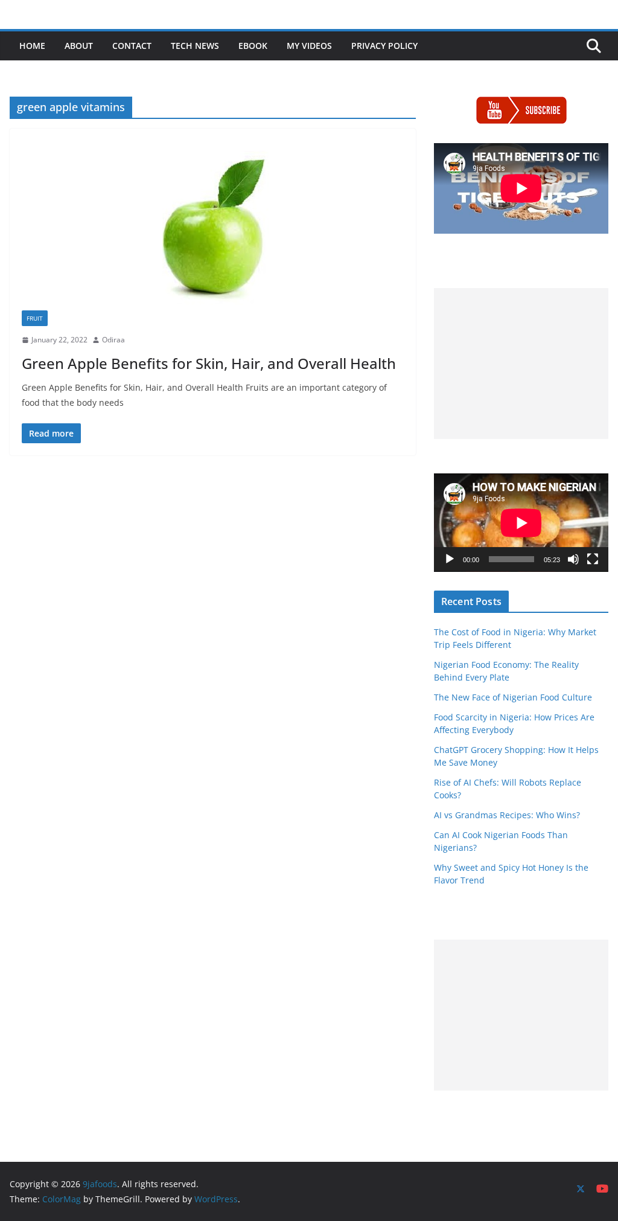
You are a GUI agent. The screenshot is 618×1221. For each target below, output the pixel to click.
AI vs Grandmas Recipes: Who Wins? (507, 815)
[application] (521, 522)
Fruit (35, 318)
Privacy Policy (384, 45)
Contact (131, 45)
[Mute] (573, 559)
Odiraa (113, 340)
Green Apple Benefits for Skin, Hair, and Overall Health (209, 363)
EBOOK (252, 45)
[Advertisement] (521, 363)
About (79, 45)
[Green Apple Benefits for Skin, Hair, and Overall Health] (213, 225)
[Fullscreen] (593, 559)
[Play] (450, 559)
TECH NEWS (195, 45)
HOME (32, 45)
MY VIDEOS (309, 45)
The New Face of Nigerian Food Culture (513, 697)
